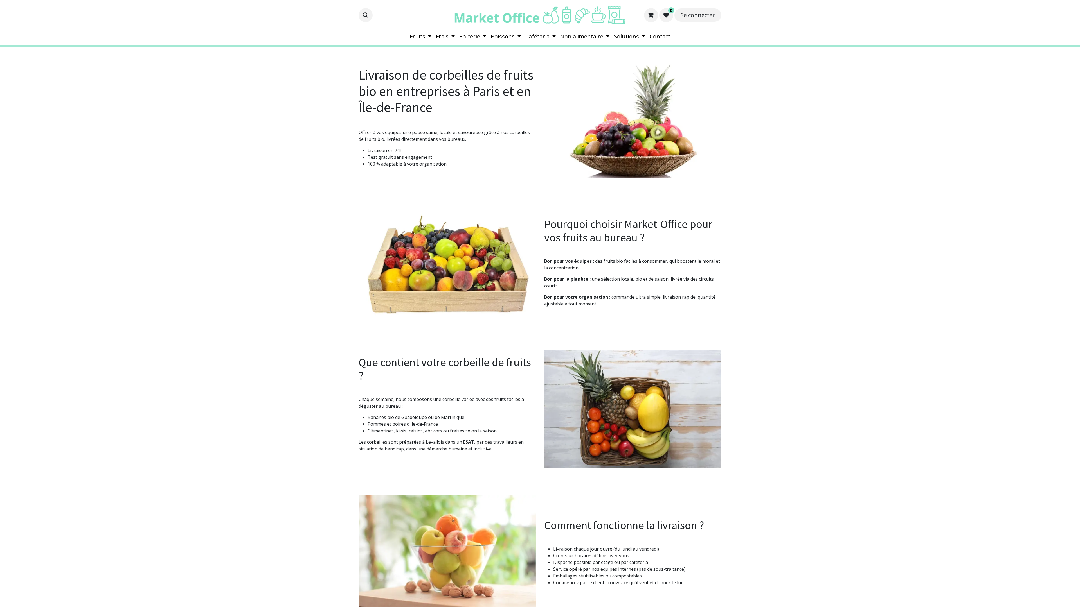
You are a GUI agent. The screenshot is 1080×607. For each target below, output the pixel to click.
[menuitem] (421, 36)
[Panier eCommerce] (651, 15)
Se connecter (698, 15)
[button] (366, 15)
